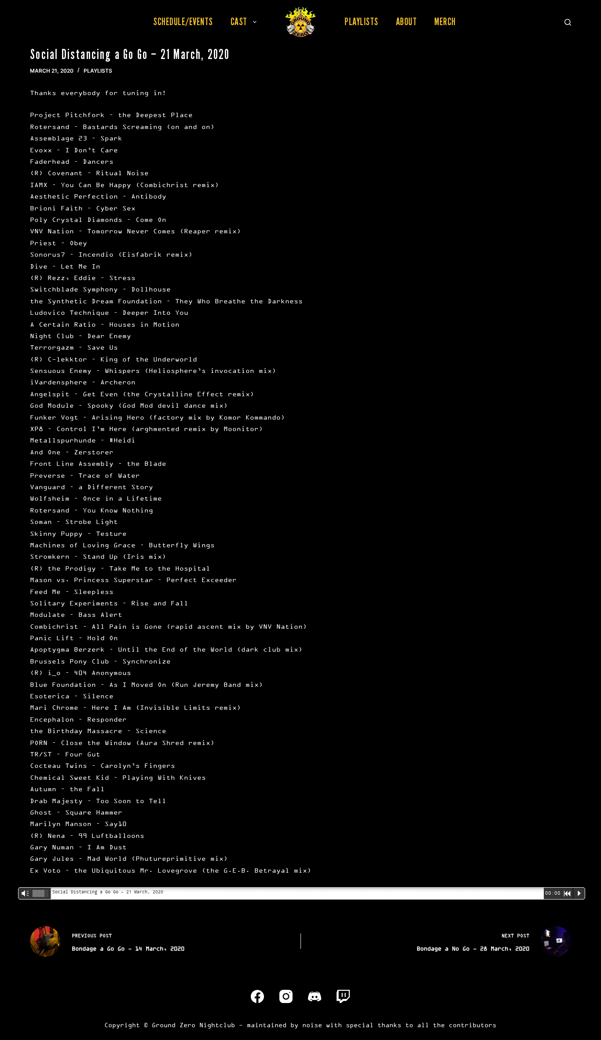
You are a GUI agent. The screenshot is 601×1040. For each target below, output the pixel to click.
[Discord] (314, 996)
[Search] (567, 22)
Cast (239, 21)
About (406, 21)
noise (312, 1025)
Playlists (361, 21)
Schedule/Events (183, 21)
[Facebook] (257, 996)
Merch (445, 21)
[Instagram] (286, 996)
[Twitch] (343, 996)
